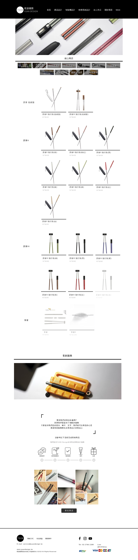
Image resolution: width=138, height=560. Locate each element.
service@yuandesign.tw (32, 544)
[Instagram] (85, 538)
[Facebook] (80, 538)
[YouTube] (90, 538)
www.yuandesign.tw (25, 549)
